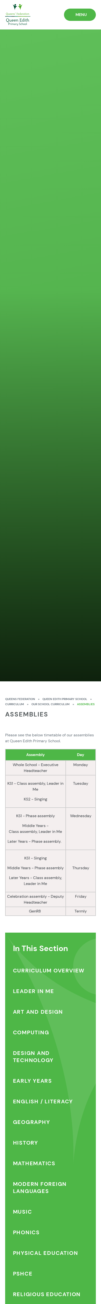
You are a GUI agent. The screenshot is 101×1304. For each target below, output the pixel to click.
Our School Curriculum (50, 704)
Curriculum (14, 704)
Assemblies (86, 704)
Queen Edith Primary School (64, 699)
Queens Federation (20, 699)
